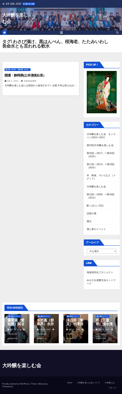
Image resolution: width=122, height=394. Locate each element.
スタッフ (112, 388)
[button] (117, 32)
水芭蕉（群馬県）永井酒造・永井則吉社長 (45, 325)
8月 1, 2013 (12, 81)
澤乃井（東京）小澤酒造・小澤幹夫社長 (74, 325)
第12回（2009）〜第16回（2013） (18, 69)
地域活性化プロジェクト (100, 272)
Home (69, 383)
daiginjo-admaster (12, 336)
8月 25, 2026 (45, 329)
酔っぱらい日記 (95, 205)
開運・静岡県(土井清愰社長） (25, 75)
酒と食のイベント (96, 229)
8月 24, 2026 (74, 329)
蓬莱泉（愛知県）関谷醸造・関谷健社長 (15, 325)
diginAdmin (30, 81)
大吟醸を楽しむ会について (88, 383)
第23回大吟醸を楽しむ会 (100, 145)
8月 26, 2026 (15, 329)
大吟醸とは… (110, 383)
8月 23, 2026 (103, 329)
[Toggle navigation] (61, 32)
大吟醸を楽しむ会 (96, 186)
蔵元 (89, 221)
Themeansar (7, 386)
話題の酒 (91, 213)
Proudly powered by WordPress (16, 384)
